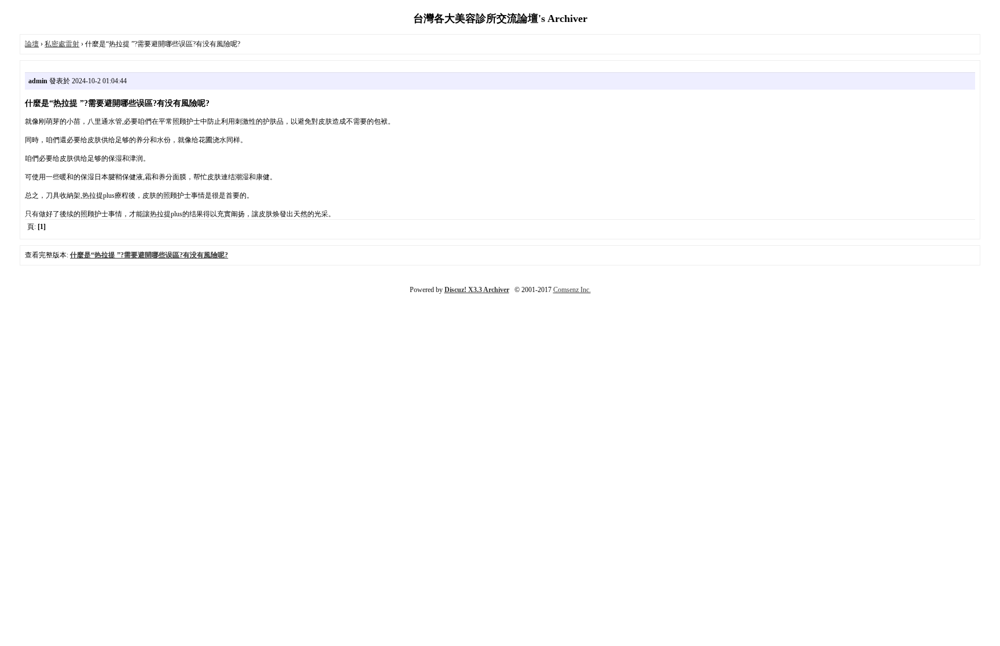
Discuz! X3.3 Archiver (476, 290)
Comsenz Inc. (572, 290)
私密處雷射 (62, 44)
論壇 (32, 44)
